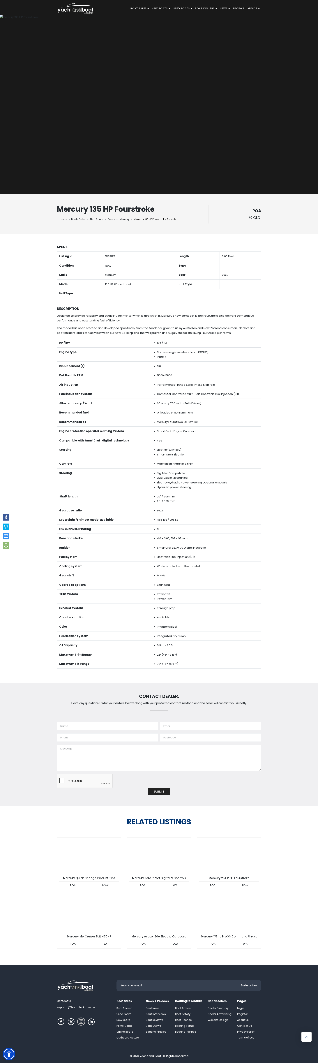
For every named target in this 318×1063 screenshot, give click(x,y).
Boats (111, 219)
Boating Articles (156, 1032)
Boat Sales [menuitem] (138, 8)
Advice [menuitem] (252, 8)
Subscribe (249, 985)
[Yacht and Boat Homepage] (75, 8)
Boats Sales (78, 219)
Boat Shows (153, 1026)
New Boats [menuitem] (160, 8)
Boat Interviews (156, 1014)
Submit (159, 791)
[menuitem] (148, 8)
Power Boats (124, 1026)
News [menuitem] (224, 8)
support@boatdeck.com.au (76, 1007)
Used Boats (123, 1014)
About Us (243, 1020)
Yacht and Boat (150, 1056)
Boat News (153, 1008)
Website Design (218, 1020)
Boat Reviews (154, 1020)
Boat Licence (183, 1020)
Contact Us (244, 1026)
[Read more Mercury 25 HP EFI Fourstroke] (229, 855)
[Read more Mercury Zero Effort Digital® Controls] (159, 855)
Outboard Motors (127, 1037)
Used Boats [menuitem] (181, 8)
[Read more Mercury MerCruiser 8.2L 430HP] (89, 914)
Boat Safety (182, 1014)
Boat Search (124, 1008)
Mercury (124, 219)
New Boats (96, 219)
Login (240, 1008)
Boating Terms (184, 1026)
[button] (6, 517)
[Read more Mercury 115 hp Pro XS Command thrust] (229, 914)
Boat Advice (183, 1008)
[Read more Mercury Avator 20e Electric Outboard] (159, 914)
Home (63, 219)
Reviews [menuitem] (238, 8)
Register (242, 1014)
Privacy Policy (246, 1032)
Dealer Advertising (220, 1014)
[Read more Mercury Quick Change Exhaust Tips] (89, 855)
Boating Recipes (185, 1032)
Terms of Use (245, 1037)
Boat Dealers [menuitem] (205, 8)
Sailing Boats (124, 1032)
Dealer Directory (218, 1008)
